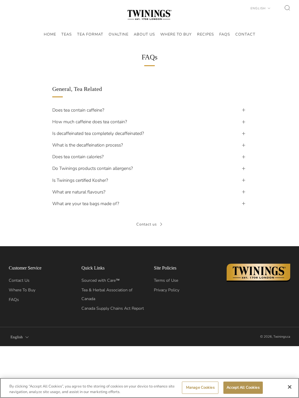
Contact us (146, 224)
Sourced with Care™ (100, 280)
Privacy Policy (166, 290)
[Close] (289, 387)
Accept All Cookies (243, 387)
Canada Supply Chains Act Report (112, 308)
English (259, 8)
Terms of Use (166, 280)
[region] (149, 388)
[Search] (287, 8)
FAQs (14, 299)
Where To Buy (22, 290)
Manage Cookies (200, 387)
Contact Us (19, 280)
